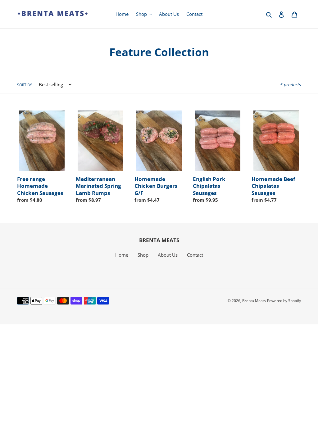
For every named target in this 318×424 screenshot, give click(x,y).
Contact (195, 255)
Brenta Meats (254, 300)
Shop (143, 255)
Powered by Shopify (284, 300)
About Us (168, 255)
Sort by (24, 85)
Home (121, 255)
